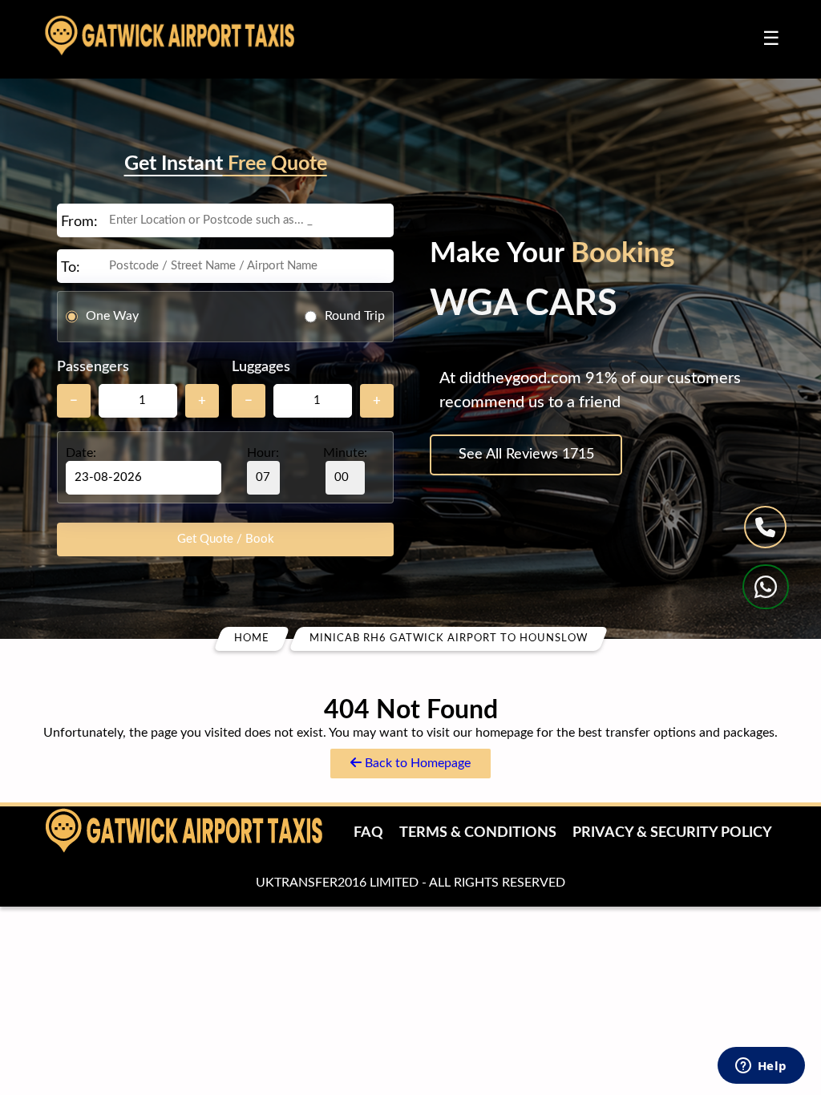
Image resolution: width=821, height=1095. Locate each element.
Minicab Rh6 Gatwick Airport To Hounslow (448, 638)
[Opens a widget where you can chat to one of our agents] (761, 1067)
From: (79, 222)
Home (251, 638)
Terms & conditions (477, 833)
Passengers (93, 367)
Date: (81, 452)
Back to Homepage (416, 763)
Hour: (263, 452)
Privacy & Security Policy (672, 833)
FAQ (368, 833)
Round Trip (355, 315)
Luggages (261, 367)
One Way (112, 315)
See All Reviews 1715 (526, 454)
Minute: (345, 452)
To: (70, 268)
